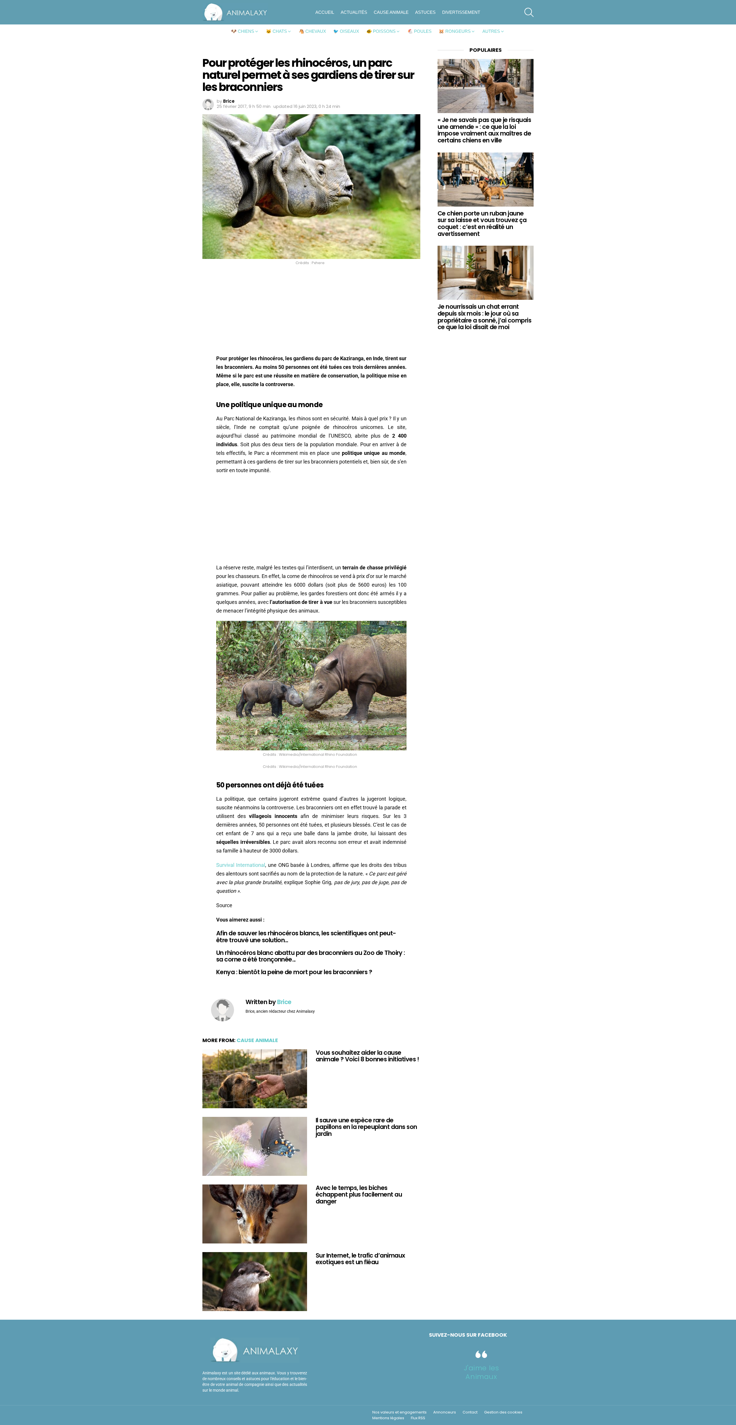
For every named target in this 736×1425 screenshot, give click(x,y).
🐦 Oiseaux (346, 31)
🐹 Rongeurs (455, 31)
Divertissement (461, 12)
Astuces (425, 12)
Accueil (324, 12)
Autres (491, 31)
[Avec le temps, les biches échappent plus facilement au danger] (254, 1213)
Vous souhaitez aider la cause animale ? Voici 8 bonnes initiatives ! (367, 1056)
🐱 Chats (276, 31)
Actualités (354, 12)
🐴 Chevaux (312, 31)
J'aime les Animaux (481, 1372)
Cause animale (391, 12)
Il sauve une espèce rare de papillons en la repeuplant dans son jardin (366, 1127)
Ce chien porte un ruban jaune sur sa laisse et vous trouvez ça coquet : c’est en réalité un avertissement (482, 223)
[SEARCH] (529, 12)
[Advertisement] (311, 311)
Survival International (240, 865)
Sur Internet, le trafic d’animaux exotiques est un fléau (360, 1258)
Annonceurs (444, 1412)
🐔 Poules (419, 31)
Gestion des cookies (503, 1412)
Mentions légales (388, 1418)
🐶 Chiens (242, 31)
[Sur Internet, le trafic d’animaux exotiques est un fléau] (254, 1281)
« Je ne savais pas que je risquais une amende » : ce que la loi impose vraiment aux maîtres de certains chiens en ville (484, 130)
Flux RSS (418, 1418)
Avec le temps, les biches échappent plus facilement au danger (359, 1194)
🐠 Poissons (381, 31)
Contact (470, 1412)
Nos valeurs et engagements (399, 1412)
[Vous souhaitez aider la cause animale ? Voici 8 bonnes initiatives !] (254, 1078)
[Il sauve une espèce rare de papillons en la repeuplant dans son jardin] (254, 1146)
